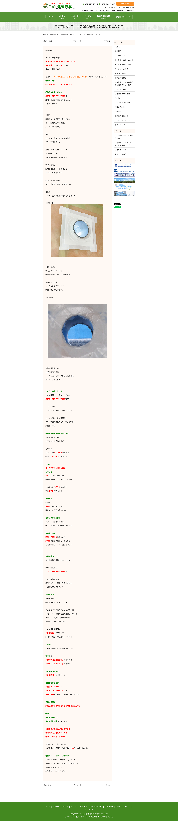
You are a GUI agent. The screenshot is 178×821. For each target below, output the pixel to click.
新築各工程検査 (103, 17)
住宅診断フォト (120, 149)
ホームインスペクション (79, 807)
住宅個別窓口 (121, 16)
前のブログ (48, 41)
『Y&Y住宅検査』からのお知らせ (124, 136)
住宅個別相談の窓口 (122, 93)
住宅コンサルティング (123, 73)
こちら (71, 748)
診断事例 (118, 111)
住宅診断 (118, 98)
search (130, 17)
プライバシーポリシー (123, 120)
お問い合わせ (125, 4)
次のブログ (106, 41)
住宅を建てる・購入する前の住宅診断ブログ (61, 34)
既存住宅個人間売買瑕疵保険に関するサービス (124, 83)
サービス (89, 17)
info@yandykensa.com (125, 10)
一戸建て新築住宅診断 (123, 64)
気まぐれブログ (120, 154)
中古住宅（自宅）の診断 (124, 60)
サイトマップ (120, 124)
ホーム (50, 17)
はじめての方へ (120, 55)
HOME (44, 34)
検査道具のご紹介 (121, 116)
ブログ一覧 (74, 17)
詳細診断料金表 (120, 89)
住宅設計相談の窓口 (122, 102)
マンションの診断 (121, 69)
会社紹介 (61, 17)
